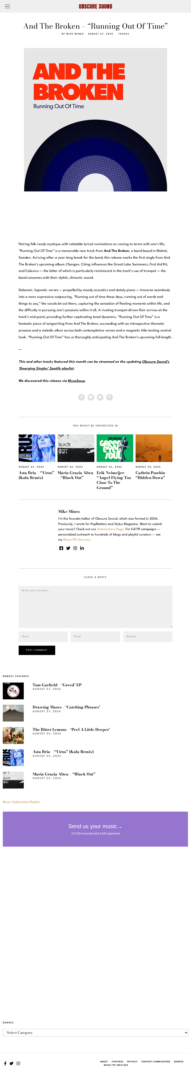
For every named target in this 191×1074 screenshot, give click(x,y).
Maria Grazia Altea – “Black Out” (75, 475)
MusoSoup (76, 381)
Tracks (124, 34)
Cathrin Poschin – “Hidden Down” (152, 475)
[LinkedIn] (82, 548)
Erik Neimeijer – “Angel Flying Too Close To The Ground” (114, 480)
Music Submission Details (21, 802)
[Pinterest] (109, 397)
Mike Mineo (75, 34)
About (104, 1062)
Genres (179, 1062)
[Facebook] (81, 397)
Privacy (132, 1062)
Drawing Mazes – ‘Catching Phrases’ (66, 707)
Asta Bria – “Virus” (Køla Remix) (36, 475)
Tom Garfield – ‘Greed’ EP (57, 685)
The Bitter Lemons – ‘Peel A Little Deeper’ (71, 729)
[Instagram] (75, 548)
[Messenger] (91, 397)
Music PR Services (116, 1065)
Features (117, 1062)
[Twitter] (100, 397)
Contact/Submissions (155, 1062)
